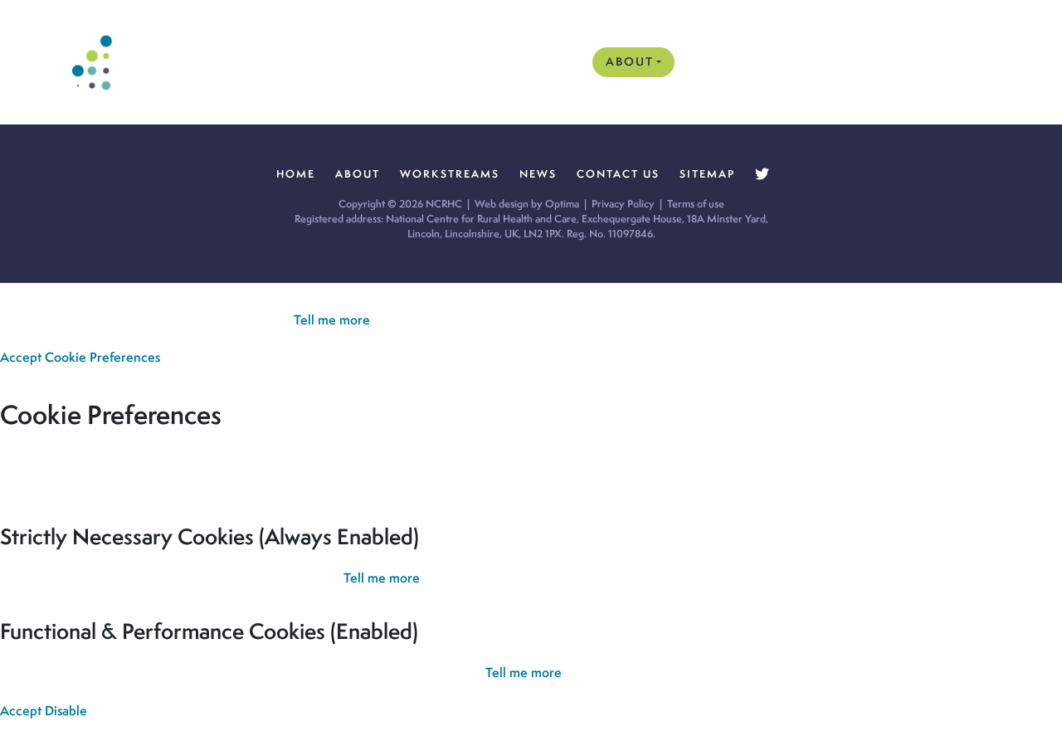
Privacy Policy (623, 204)
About (630, 61)
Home (561, 61)
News (841, 61)
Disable (66, 710)
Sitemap (707, 174)
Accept (20, 357)
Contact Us (933, 61)
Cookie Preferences (102, 357)
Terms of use (695, 204)
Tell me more (332, 320)
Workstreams (741, 61)
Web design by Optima (527, 204)
